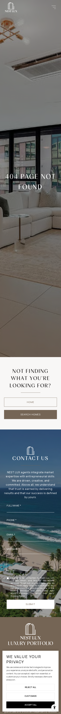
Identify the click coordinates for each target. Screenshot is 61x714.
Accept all (31, 704)
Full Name (13, 505)
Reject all (30, 687)
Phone (11, 520)
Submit (30, 604)
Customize (31, 696)
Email (10, 534)
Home (30, 402)
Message (12, 549)
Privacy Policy (18, 595)
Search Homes (30, 414)
